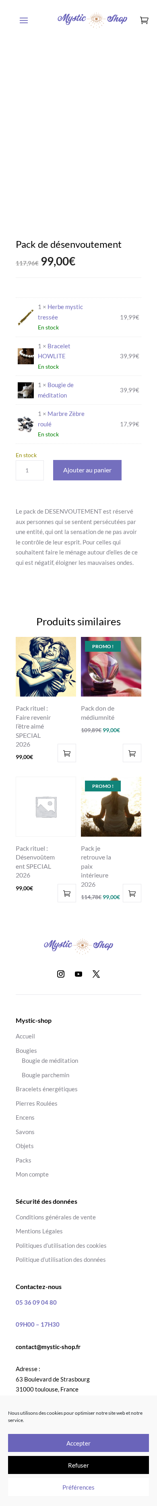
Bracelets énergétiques (47, 1088)
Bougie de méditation (50, 1060)
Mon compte (32, 1174)
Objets (25, 1145)
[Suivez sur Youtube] (78, 974)
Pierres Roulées (37, 1103)
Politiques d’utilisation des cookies (61, 1245)
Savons (25, 1131)
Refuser (78, 1465)
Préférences (78, 1487)
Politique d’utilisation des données (61, 1259)
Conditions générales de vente (56, 1217)
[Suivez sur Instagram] (61, 974)
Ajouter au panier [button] (67, 753)
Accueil (25, 1036)
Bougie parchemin (45, 1074)
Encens (25, 1117)
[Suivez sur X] (96, 974)
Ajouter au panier (87, 470)
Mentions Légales (39, 1231)
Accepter (78, 1443)
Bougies (26, 1050)
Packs (23, 1160)
